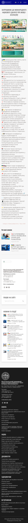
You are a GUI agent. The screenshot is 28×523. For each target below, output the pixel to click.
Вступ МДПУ (5, 504)
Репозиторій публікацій (7, 449)
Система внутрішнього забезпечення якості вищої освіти (13, 412)
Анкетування (4, 420)
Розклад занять (5, 481)
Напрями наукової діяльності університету (12, 437)
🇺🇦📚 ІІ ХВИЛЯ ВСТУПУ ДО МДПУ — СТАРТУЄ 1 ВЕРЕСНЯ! (18, 247)
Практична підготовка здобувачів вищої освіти (14, 491)
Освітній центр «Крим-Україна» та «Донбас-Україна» (13, 509)
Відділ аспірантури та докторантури (11, 439)
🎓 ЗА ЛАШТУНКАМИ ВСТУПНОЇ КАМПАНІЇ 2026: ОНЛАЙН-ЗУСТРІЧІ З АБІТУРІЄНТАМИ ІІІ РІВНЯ (15, 327)
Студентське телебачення (8, 487)
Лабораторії (4, 424)
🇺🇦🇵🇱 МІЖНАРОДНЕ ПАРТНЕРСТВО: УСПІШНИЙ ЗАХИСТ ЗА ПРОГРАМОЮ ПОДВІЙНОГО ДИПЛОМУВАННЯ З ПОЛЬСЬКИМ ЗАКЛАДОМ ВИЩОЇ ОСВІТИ (15, 337)
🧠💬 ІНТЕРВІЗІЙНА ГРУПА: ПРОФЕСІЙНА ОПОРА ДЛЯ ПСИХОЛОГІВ (18, 236)
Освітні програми (6, 430)
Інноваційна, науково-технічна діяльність (12, 443)
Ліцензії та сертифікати (7, 414)
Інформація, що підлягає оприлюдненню (12, 463)
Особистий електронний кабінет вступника (13, 502)
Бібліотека (4, 489)
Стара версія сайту (6, 399)
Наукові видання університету (9, 447)
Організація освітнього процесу (9, 409)
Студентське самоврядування (9, 485)
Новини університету (13, 223)
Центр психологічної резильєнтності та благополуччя (11, 494)
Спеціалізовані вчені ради (8, 445)
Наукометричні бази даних (8, 450)
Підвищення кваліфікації (7, 416)
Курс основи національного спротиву (11, 496)
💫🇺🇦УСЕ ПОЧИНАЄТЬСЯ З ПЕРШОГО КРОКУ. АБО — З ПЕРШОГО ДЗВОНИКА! (15, 345)
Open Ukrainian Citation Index (9, 452)
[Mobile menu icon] (25, 2)
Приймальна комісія (6, 506)
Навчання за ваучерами (7, 511)
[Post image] (5, 237)
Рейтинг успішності (6, 483)
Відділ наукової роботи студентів (10, 441)
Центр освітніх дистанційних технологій (12, 479)
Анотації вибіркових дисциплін (9, 422)
